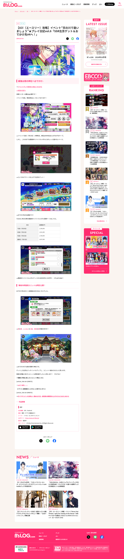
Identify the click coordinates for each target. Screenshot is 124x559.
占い (100, 4)
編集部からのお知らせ (61, 539)
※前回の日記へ (21, 90)
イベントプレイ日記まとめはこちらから (30, 87)
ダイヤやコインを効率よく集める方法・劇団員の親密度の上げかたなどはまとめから (43, 396)
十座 (31, 329)
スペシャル (22, 11)
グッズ (94, 4)
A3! (27, 11)
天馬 (35, 329)
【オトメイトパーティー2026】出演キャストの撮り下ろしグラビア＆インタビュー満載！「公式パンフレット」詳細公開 (31, 513)
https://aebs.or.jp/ (78, 550)
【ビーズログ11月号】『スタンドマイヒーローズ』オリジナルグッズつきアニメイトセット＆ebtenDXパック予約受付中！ (31, 484)
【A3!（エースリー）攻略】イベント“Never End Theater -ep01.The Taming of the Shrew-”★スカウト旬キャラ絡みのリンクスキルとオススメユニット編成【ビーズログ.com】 (99, 188)
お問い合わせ (32, 548)
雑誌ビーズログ (75, 4)
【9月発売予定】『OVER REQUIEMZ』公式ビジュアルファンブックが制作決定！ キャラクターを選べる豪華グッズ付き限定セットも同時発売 (99, 160)
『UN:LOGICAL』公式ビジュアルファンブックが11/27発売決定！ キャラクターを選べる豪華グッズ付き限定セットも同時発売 (64, 484)
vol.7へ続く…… (23, 385)
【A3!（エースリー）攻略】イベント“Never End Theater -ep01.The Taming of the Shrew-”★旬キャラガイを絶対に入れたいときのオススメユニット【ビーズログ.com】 (63, 514)
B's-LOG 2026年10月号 (96, 57)
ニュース (65, 4)
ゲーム (22, 23)
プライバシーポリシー (44, 548)
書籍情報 (86, 4)
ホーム (16, 11)
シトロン (26, 329)
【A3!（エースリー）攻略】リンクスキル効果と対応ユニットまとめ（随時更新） (99, 111)
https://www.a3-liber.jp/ (32, 418)
